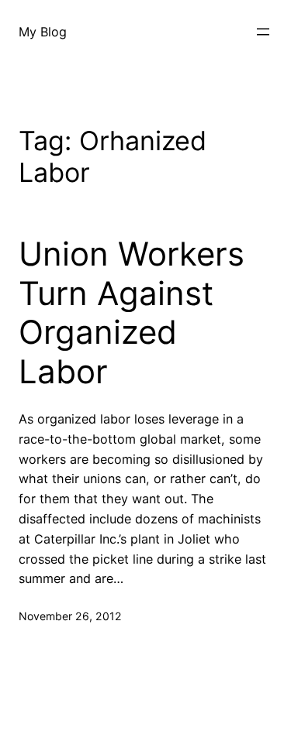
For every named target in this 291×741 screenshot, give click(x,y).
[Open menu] (263, 31)
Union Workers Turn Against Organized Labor (131, 312)
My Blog (43, 31)
